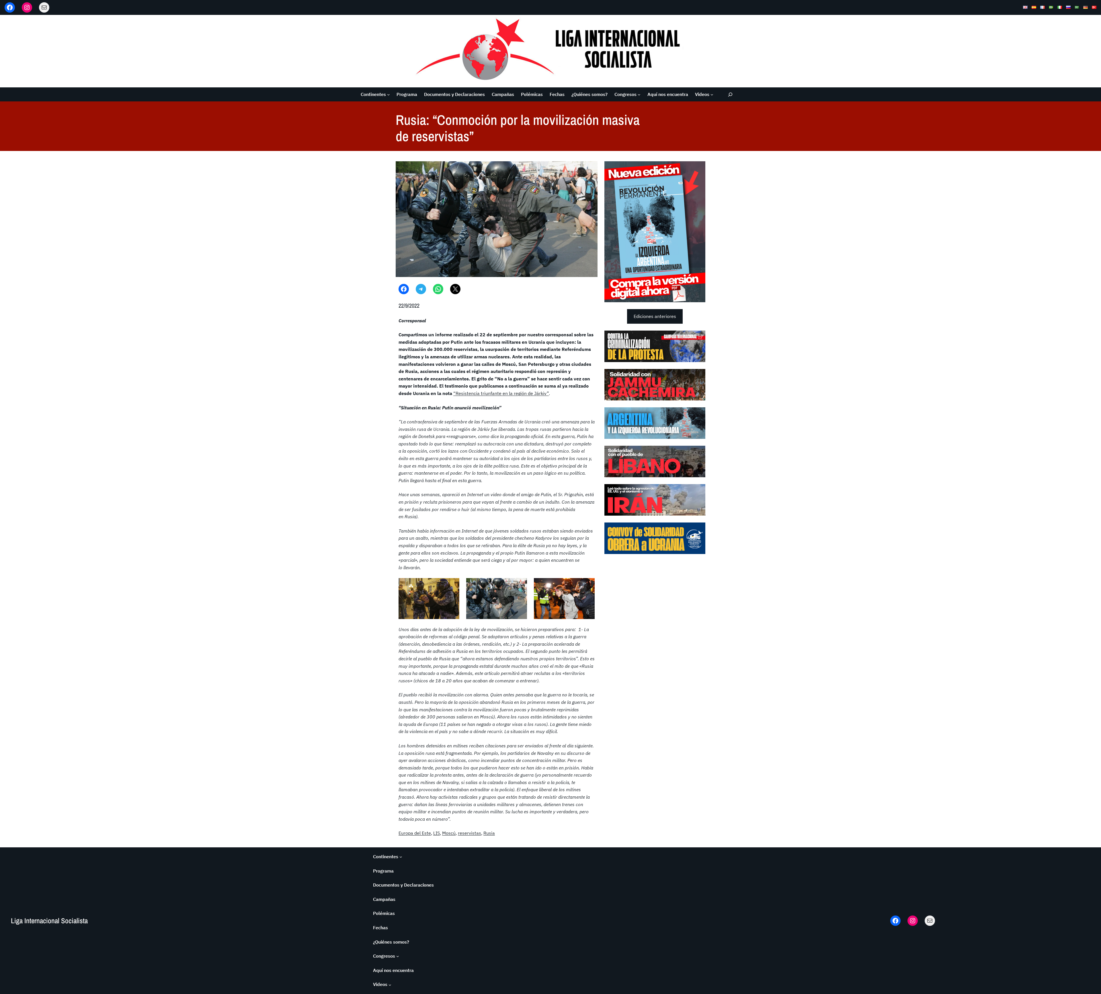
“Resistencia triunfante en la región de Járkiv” (501, 393)
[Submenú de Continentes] (388, 94)
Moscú (449, 833)
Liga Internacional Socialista (49, 921)
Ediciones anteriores (655, 316)
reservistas (469, 833)
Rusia (489, 833)
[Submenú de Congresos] (639, 94)
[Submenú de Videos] (711, 94)
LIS (436, 833)
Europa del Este (415, 833)
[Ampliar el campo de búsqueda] (730, 94)
